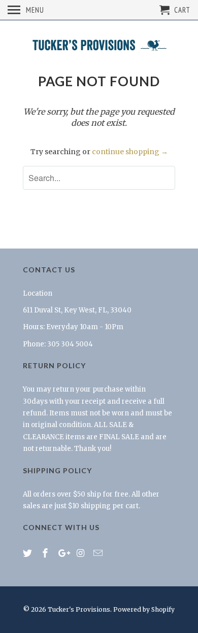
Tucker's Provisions (79, 609)
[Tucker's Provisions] (99, 46)
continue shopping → (130, 151)
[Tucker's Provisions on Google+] (64, 553)
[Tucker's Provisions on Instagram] (81, 553)
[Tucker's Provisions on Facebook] (46, 553)
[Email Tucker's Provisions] (99, 553)
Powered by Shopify (144, 609)
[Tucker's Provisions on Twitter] (28, 553)
